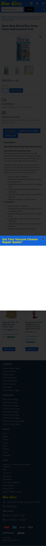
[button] (43, 239)
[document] (23, 273)
